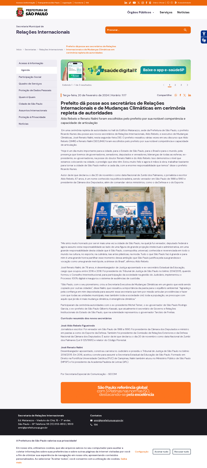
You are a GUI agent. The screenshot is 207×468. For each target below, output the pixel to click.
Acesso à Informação (31, 63)
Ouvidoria (78, 3)
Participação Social (30, 77)
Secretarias (30, 49)
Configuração (142, 451)
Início (19, 49)
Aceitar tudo (161, 451)
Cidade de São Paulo (30, 103)
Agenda (25, 70)
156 (87, 3)
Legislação (67, 3)
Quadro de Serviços (30, 83)
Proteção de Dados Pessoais (35, 90)
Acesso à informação (25, 3)
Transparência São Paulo (49, 3)
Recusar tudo (181, 451)
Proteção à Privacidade (32, 117)
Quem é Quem (27, 97)
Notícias (23, 123)
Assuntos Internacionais (33, 110)
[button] (187, 85)
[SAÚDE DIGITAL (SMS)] (126, 69)
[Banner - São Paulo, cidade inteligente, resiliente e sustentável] (126, 392)
